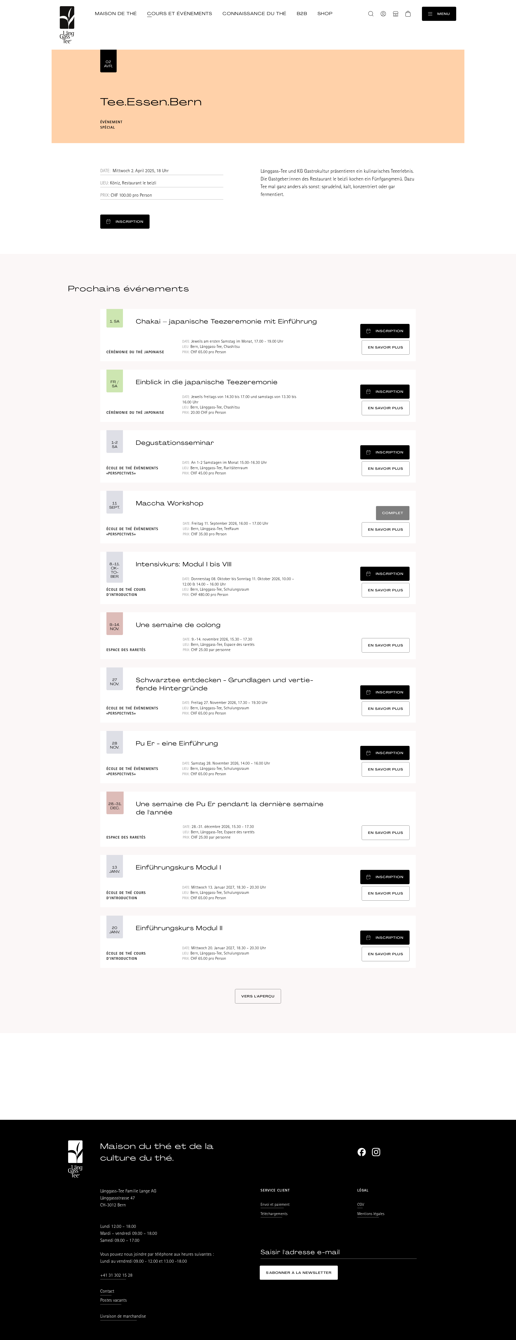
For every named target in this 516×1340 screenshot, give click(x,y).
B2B (302, 13)
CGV (360, 1205)
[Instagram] (376, 1152)
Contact (107, 1291)
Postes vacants (113, 1300)
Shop (325, 13)
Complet (392, 513)
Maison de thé (116, 13)
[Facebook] (362, 1152)
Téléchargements (274, 1214)
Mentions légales (370, 1214)
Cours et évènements (179, 13)
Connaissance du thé (254, 13)
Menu (443, 14)
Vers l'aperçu (258, 996)
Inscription (129, 221)
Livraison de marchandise (123, 1316)
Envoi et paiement (275, 1205)
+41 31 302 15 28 (116, 1275)
